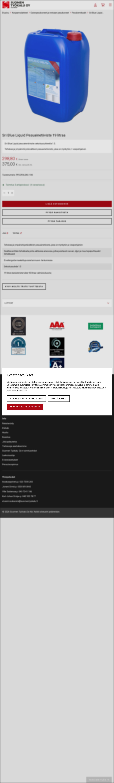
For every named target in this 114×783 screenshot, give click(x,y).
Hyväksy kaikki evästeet (25, 407)
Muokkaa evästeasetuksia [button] (26, 399)
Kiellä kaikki (59, 399)
